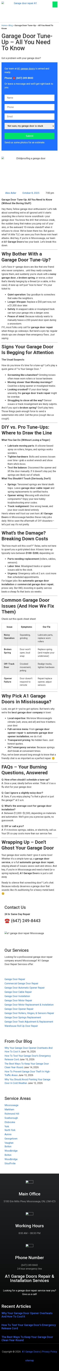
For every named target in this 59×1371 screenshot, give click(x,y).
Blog (11, 25)
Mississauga (11, 1105)
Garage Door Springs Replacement (23, 1017)
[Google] (37, 18)
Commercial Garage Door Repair (21, 983)
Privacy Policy (49, 1351)
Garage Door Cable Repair (18, 992)
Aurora (8, 1134)
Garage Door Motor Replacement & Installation (29, 1004)
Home (4, 25)
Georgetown (11, 1138)
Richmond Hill (12, 1113)
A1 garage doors (26, 68)
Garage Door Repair (15, 979)
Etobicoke (10, 1122)
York (7, 1126)
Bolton (8, 1146)
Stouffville (10, 1163)
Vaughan (9, 1142)
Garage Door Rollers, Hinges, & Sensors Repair (29, 1013)
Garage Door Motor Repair (18, 1000)
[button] (54, 4)
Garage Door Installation (17, 996)
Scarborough (11, 1118)
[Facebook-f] (21, 18)
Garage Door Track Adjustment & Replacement (29, 1021)
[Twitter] (27, 18)
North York (10, 1130)
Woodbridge (11, 1150)
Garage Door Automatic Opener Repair (25, 987)
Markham (9, 1109)
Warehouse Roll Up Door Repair (21, 1025)
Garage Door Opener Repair (19, 1009)
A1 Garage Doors (31, 1351)
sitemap (29, 1360)
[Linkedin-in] (32, 18)
